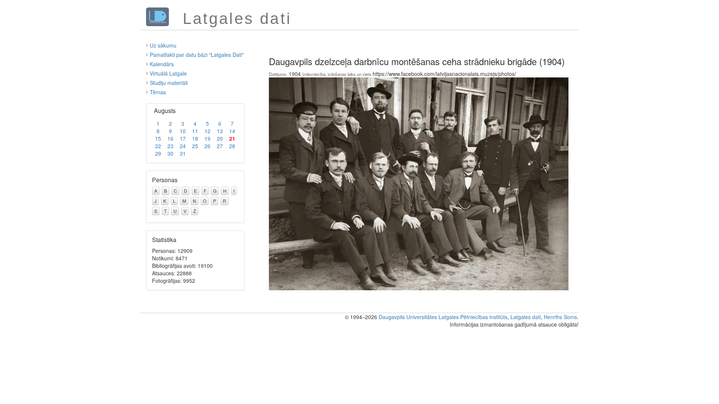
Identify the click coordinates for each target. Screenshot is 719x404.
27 (220, 146)
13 (220, 131)
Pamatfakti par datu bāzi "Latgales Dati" (197, 54)
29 (158, 153)
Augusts (165, 110)
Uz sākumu (163, 45)
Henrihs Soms (560, 317)
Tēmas (158, 92)
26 (207, 146)
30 (170, 153)
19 (207, 138)
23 (170, 146)
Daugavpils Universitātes (408, 317)
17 (183, 138)
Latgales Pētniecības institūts (473, 317)
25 (195, 146)
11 (195, 131)
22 (158, 146)
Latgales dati (525, 317)
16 (170, 138)
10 (183, 131)
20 (220, 138)
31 (183, 153)
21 (232, 138)
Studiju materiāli (169, 82)
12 (207, 131)
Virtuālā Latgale (168, 73)
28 (232, 146)
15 (158, 138)
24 (183, 146)
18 (195, 138)
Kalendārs (162, 64)
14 (232, 131)
